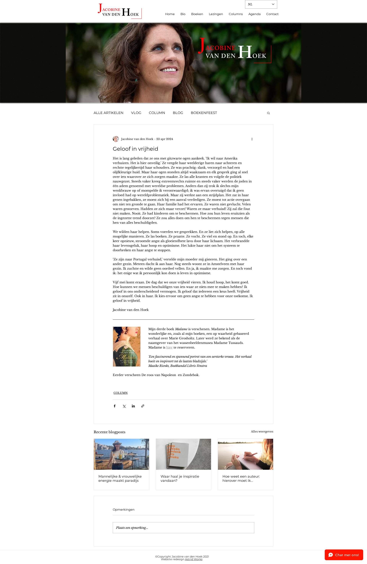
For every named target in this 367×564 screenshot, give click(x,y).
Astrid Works (193, 559)
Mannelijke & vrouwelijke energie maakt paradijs (120, 478)
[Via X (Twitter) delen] (124, 406)
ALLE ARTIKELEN (108, 113)
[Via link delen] (143, 406)
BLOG (178, 113)
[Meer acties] (252, 139)
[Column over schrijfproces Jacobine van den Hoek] (183, 454)
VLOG (136, 113)
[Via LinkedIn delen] (133, 406)
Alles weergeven (262, 431)
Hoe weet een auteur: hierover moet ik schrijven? (241, 478)
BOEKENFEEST (204, 113)
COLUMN (157, 113)
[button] (268, 112)
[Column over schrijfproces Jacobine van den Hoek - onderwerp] (245, 454)
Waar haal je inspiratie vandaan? (180, 478)
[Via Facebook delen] (114, 406)
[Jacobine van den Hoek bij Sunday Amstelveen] (121, 454)
